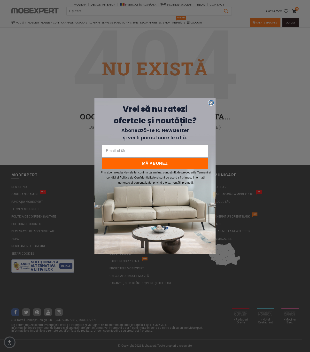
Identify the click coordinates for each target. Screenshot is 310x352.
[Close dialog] (211, 102)
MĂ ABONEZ (155, 163)
